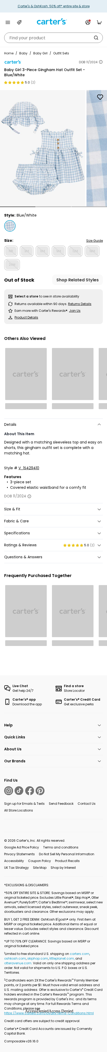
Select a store (26, 296)
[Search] (96, 38)
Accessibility (14, 861)
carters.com (79, 954)
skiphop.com (37, 958)
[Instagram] (8, 790)
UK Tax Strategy (16, 867)
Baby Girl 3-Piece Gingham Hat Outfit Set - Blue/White (44, 72)
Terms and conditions (60, 847)
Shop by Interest (63, 867)
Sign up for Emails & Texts (24, 803)
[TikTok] (19, 790)
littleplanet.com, (62, 958)
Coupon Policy (39, 861)
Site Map (39, 867)
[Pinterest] (40, 790)
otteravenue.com (17, 963)
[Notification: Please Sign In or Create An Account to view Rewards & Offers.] (87, 22)
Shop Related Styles (77, 280)
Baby (23, 53)
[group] (42, 148)
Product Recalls (67, 861)
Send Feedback (61, 803)
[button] (18, 206)
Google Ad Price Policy (21, 847)
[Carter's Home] (53, 21)
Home (9, 53)
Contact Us (87, 803)
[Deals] (19, 22)
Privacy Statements (19, 854)
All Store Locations (18, 810)
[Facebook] (29, 790)
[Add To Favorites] (100, 97)
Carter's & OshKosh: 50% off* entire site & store (54, 6)
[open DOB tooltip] (101, 62)
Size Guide (94, 240)
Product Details (26, 317)
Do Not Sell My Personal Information (66, 854)
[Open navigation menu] (8, 22)
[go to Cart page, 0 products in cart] (99, 22)
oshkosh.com (15, 958)
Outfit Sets (61, 53)
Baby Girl (40, 53)
